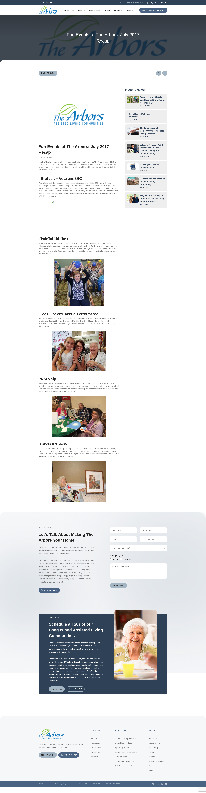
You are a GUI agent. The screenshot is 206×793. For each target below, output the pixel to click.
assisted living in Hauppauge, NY (72, 671)
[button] (132, 2)
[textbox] (136, 548)
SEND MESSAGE (118, 585)
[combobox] (138, 548)
